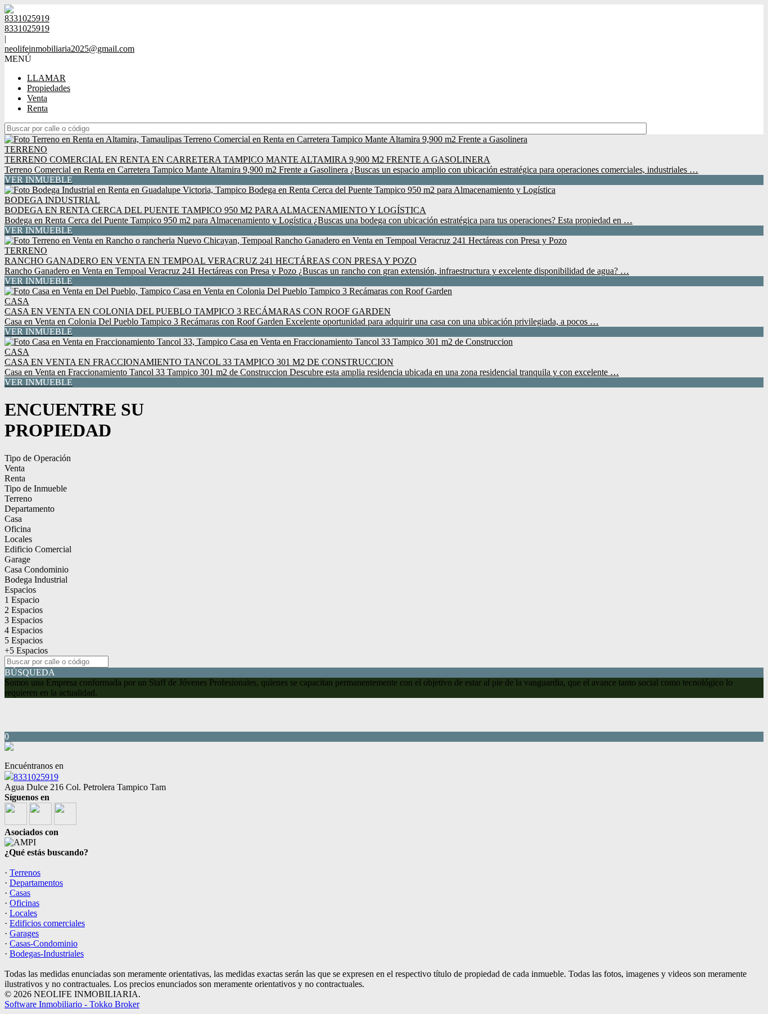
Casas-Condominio (44, 943)
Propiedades (48, 88)
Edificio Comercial (37, 549)
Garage (17, 559)
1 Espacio (21, 600)
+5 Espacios (26, 650)
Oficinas (24, 903)
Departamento (29, 508)
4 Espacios (23, 630)
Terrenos (25, 872)
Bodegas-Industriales (47, 953)
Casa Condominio (36, 569)
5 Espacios (23, 640)
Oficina (17, 529)
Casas (20, 893)
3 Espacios (23, 620)
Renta (37, 108)
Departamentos (36, 882)
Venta (37, 98)
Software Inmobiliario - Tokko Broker (71, 1004)
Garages (24, 933)
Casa (13, 519)
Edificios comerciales (47, 923)
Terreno (18, 498)
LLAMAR (46, 78)
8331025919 (35, 777)
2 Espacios (23, 610)
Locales (18, 539)
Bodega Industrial (35, 579)
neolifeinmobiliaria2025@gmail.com (69, 48)
